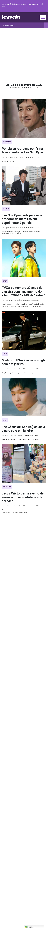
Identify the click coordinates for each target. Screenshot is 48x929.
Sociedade (7, 142)
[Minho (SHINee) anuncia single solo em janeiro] (24, 330)
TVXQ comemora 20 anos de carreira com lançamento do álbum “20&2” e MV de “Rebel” (23, 291)
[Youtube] (36, 10)
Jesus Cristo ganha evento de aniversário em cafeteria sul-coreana (23, 497)
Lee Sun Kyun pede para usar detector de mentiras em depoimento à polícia (22, 219)
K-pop (5, 281)
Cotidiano (7, 487)
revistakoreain (8, 300)
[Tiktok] (42, 10)
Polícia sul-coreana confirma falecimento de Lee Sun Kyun (22, 150)
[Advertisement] (24, 54)
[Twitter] (34, 10)
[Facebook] (28, 10)
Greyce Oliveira (9, 157)
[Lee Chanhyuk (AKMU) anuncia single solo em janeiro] (24, 397)
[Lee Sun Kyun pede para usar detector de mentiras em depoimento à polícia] (24, 185)
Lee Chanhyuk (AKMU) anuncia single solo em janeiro (23, 429)
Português (31, 927)
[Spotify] (39, 10)
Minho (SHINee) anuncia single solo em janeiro (23, 362)
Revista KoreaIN (11, 17)
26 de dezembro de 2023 (32, 157)
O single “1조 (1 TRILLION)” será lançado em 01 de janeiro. (20, 439)
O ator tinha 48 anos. (8, 161)
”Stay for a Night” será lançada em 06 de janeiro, (17, 373)
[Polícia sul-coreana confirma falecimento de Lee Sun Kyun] (24, 118)
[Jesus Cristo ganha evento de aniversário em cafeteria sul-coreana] (24, 463)
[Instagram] (31, 10)
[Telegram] (45, 10)
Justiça (6, 208)
